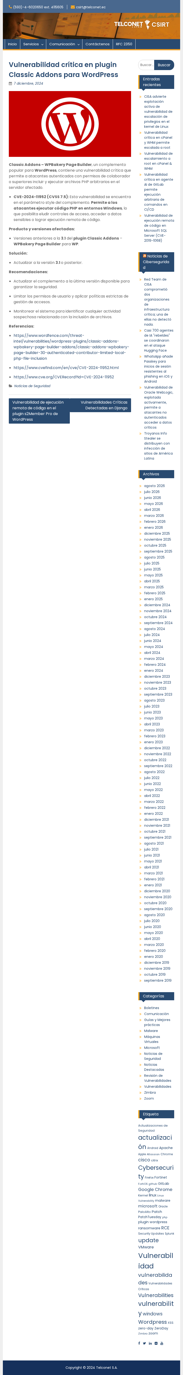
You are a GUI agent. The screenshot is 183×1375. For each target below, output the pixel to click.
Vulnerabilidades (157, 1086)
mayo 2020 (153, 932)
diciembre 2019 (156, 962)
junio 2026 (152, 497)
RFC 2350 (124, 43)
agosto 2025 (154, 557)
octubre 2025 (155, 545)
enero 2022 (153, 813)
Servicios (31, 43)
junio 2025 (152, 569)
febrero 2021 (154, 879)
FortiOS (143, 1184)
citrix (154, 1160)
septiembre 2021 (157, 837)
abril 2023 (152, 724)
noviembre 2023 (157, 682)
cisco (144, 1160)
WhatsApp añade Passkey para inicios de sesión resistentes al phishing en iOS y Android (158, 369)
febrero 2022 (154, 807)
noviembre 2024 (158, 611)
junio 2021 (152, 855)
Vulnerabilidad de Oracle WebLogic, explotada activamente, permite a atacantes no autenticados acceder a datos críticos (158, 407)
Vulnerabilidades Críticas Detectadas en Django (103, 405)
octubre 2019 (155, 974)
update (148, 1240)
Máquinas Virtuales (152, 1039)
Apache (166, 1147)
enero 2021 (153, 885)
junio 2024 (152, 640)
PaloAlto (144, 1212)
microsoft (148, 1206)
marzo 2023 (154, 730)
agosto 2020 (154, 915)
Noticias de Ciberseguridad (156, 261)
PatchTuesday (149, 1217)
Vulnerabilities (155, 1295)
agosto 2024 (154, 628)
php (164, 1217)
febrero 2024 (155, 664)
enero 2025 (153, 599)
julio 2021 (151, 849)
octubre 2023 (155, 688)
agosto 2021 (154, 843)
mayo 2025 (153, 575)
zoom (153, 1333)
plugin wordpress (152, 1222)
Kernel (143, 1195)
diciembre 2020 (157, 891)
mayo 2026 (153, 503)
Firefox (149, 1178)
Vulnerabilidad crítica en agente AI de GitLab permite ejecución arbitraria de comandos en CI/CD (158, 192)
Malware (151, 1030)
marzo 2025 (154, 587)
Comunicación (62, 43)
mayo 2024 (153, 646)
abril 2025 (152, 581)
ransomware (149, 1228)
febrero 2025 (154, 593)
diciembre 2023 (157, 676)
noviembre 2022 (157, 754)
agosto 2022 (154, 772)
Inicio (12, 43)
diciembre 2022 (157, 748)
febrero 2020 (155, 950)
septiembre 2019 (158, 980)
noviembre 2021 (157, 825)
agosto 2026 (154, 485)
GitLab (163, 1183)
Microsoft (152, 1047)
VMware (146, 1247)
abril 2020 (152, 938)
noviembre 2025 (157, 539)
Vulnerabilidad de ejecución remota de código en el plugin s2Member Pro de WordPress (38, 411)
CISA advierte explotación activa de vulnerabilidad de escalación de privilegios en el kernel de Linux (158, 111)
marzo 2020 (154, 944)
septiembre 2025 (158, 551)
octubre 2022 (155, 760)
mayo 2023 (153, 718)
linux (152, 1195)
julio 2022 (151, 777)
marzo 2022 (154, 801)
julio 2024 (152, 634)
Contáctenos (98, 43)
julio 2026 (152, 491)
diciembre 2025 (157, 533)
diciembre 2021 (156, 819)
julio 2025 (151, 563)
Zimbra (150, 1092)
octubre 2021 (154, 831)
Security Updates (151, 1233)
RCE (165, 1228)
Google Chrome (155, 1189)
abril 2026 (152, 509)
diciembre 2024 (157, 605)
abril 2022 (152, 795)
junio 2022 (152, 783)
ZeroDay (161, 1328)
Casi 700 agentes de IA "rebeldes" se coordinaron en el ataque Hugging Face (158, 340)
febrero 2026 (155, 521)
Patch (157, 1211)
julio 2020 (152, 920)
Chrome (167, 1154)
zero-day (145, 1328)
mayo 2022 (153, 789)
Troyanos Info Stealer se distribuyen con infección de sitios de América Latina (158, 446)
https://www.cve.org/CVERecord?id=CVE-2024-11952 (64, 377)
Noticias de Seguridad (32, 386)
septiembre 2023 (158, 694)
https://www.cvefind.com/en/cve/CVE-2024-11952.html (66, 367)
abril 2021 (151, 867)
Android (152, 1148)
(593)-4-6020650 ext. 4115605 (38, 7)
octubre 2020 (155, 903)
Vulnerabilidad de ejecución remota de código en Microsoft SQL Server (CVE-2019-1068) (159, 228)
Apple (142, 1154)
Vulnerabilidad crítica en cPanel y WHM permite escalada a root (158, 140)
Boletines (151, 1008)
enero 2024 (153, 670)
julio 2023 (151, 706)
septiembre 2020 (158, 909)
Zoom (149, 1098)
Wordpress (152, 1322)
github (153, 1184)
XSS (170, 1323)
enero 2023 (153, 742)
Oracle (163, 1206)
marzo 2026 (154, 515)
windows (153, 1314)
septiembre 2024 (158, 623)
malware (162, 1200)
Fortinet (160, 1177)
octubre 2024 (155, 617)
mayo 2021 (153, 861)
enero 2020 (153, 956)
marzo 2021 (153, 873)
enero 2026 (153, 527)
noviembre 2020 (157, 897)
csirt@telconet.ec (91, 7)
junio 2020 (152, 926)
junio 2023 (152, 712)
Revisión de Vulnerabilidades (157, 1078)
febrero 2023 (154, 736)
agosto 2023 (154, 700)
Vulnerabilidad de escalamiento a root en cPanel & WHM (158, 161)
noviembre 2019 (157, 968)
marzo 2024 (154, 658)
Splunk (169, 1234)
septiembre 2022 (158, 766)
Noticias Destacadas (154, 1067)
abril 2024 (152, 652)
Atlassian (153, 1154)
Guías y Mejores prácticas (157, 1022)
